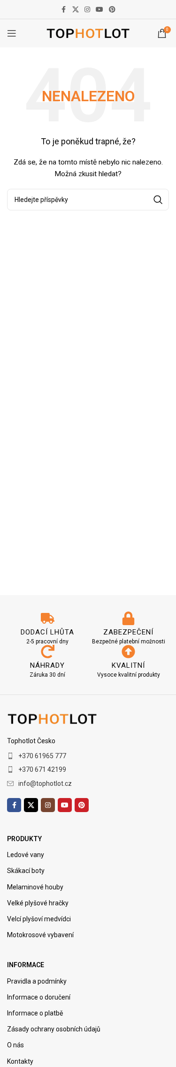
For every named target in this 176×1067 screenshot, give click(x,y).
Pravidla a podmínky (37, 981)
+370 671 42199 (42, 769)
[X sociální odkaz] (75, 9)
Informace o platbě (35, 1013)
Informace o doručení (38, 997)
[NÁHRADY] (47, 651)
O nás (15, 1045)
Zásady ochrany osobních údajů (53, 1029)
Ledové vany (25, 854)
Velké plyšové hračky (38, 903)
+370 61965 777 (42, 756)
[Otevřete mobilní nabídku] (11, 33)
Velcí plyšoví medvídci (39, 919)
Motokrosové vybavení (40, 935)
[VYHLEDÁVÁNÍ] (158, 199)
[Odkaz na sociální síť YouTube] (99, 9)
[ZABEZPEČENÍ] (128, 618)
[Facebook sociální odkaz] (63, 9)
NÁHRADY (47, 665)
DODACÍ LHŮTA (47, 632)
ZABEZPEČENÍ (128, 632)
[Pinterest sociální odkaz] (112, 9)
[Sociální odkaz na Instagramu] (87, 9)
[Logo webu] (88, 33)
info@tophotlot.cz (45, 783)
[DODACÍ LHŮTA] (47, 618)
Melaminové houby (35, 887)
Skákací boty (26, 870)
